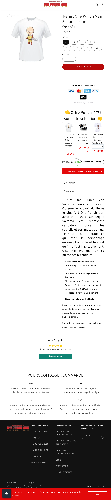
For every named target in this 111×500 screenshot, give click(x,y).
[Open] (6, 493)
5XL (97, 48)
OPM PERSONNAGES (40, 462)
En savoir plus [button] (11, 496)
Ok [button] (97, 494)
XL (91, 42)
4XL (87, 48)
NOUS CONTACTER (39, 431)
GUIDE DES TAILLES (39, 444)
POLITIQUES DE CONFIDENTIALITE (64, 433)
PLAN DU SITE (37, 456)
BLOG (58, 460)
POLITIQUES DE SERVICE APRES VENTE (66, 443)
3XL (77, 48)
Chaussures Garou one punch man (83, 137)
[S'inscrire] (101, 436)
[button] (8, 5)
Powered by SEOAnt (83, 102)
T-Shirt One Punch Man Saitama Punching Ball (98, 138)
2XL (67, 48)
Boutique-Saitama (97, 487)
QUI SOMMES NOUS (39, 450)
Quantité (65, 54)
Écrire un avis (55, 356)
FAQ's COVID (36, 438)
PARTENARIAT (62, 466)
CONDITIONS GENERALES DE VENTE (65, 452)
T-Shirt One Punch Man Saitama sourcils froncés (69, 140)
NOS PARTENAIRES (64, 472)
